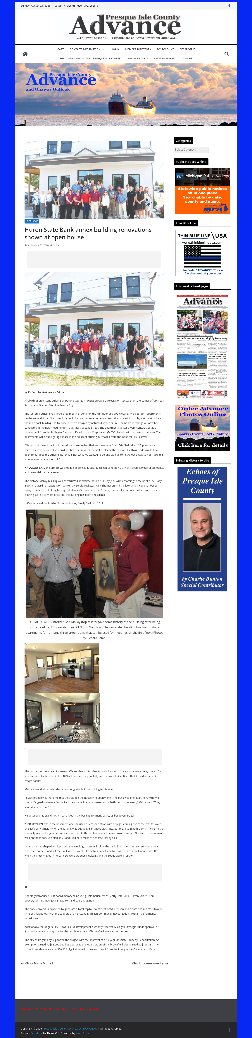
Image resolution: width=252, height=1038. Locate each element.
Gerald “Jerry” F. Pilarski (78, 5)
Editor (56, 245)
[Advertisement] (94, 259)
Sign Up (187, 58)
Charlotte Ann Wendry (148, 963)
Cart (60, 49)
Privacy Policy (138, 58)
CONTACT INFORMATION (85, 49)
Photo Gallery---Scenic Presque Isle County (90, 58)
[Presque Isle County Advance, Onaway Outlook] (25, 54)
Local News (32, 221)
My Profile (187, 49)
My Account (165, 49)
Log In (115, 49)
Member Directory (138, 49)
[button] (103, 49)
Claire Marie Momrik (39, 963)
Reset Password (165, 58)
